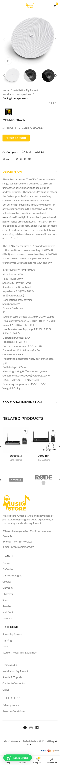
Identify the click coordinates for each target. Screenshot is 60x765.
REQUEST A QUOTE (16, 138)
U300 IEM (16, 455)
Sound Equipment (12, 634)
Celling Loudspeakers (15, 98)
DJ (4, 658)
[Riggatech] (27, 480)
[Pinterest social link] (21, 159)
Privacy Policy (10, 705)
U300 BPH (44, 455)
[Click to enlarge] (8, 61)
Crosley (6, 581)
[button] (17, 757)
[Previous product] (49, 103)
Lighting (7, 640)
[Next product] (56, 103)
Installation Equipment (25, 90)
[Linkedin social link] (25, 159)
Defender (7, 569)
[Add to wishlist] (25, 431)
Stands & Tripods (12, 677)
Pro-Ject (7, 606)
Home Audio (9, 664)
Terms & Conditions (13, 711)
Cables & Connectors (14, 683)
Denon (6, 563)
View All (7, 618)
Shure (5, 599)
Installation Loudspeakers (17, 94)
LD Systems (16, 460)
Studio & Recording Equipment (19, 652)
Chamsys (7, 593)
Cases (5, 689)
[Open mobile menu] (4, 5)
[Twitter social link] (17, 159)
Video (5, 646)
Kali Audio (8, 612)
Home (6, 90)
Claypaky (7, 587)
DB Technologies (12, 575)
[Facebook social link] (13, 159)
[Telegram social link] (29, 159)
